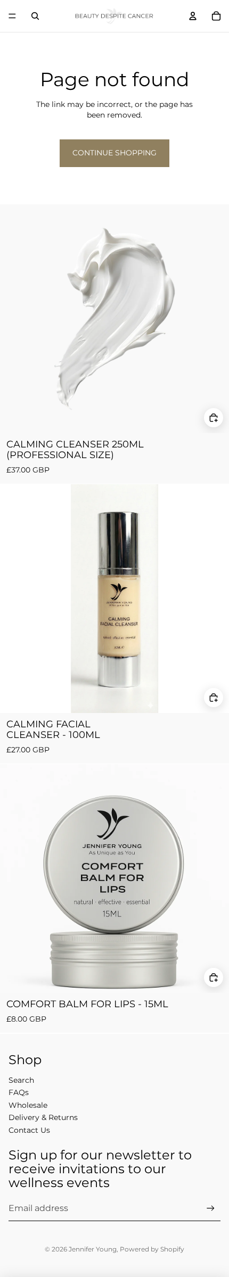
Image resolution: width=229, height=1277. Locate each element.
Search (21, 1080)
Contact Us (29, 1130)
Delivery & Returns (43, 1117)
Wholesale (28, 1105)
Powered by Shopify (152, 1249)
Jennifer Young (93, 1249)
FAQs (19, 1092)
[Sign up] (210, 1208)
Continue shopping (114, 152)
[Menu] (12, 16)
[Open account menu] (193, 16)
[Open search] (35, 16)
